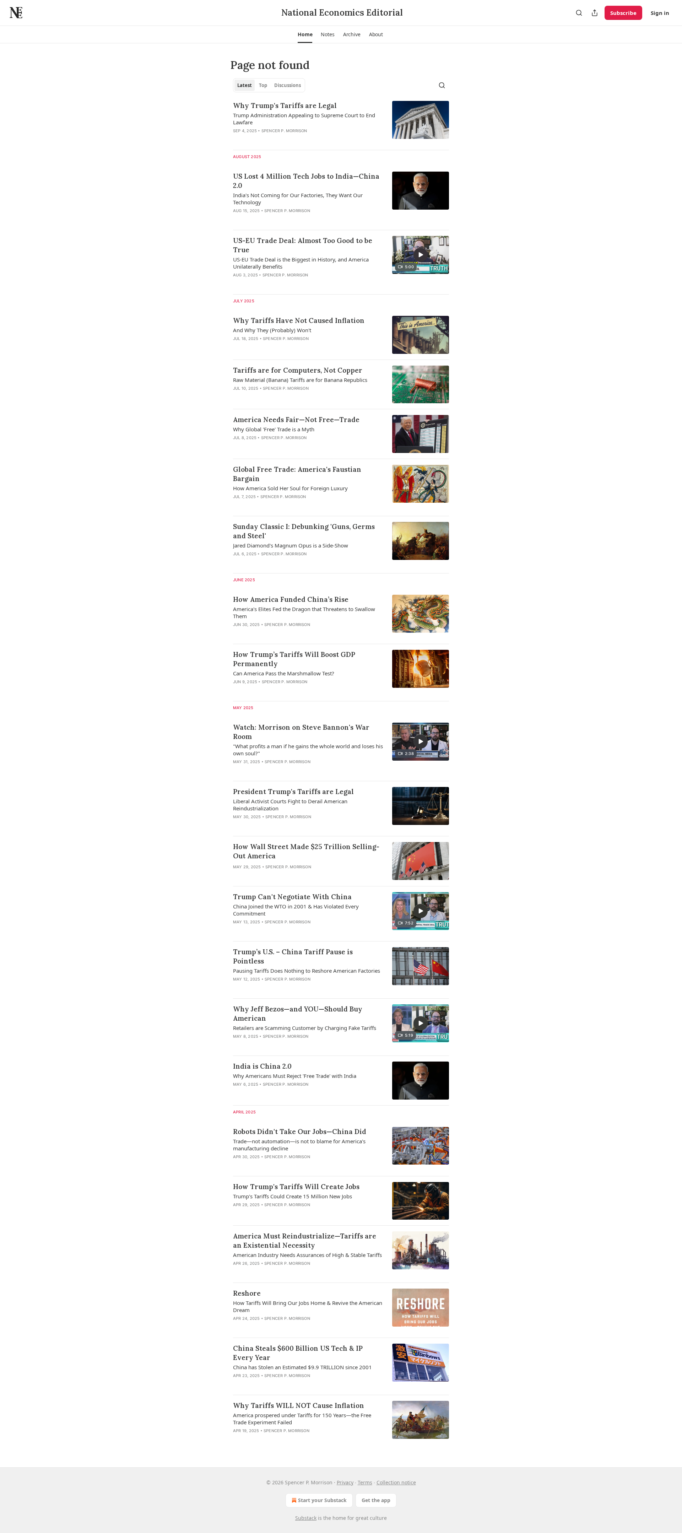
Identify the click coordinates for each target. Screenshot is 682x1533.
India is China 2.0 (262, 1066)
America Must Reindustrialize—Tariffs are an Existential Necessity (304, 1240)
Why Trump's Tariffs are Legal (285, 105)
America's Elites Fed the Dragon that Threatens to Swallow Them (304, 612)
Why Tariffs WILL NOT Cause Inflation (298, 1405)
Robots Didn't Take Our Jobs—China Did (299, 1131)
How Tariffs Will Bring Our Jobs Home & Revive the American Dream (307, 1306)
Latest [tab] (244, 85)
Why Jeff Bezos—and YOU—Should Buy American (297, 1013)
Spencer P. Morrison (284, 130)
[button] (304, 34)
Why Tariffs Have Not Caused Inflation (298, 320)
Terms (365, 1482)
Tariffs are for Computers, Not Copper (297, 370)
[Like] (237, 284)
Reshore (247, 1293)
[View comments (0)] (286, 140)
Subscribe (623, 12)
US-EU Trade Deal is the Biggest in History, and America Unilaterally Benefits (301, 263)
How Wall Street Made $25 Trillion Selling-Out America (306, 851)
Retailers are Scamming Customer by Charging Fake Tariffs (304, 1027)
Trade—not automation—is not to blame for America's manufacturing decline (299, 1145)
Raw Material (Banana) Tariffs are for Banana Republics (300, 379)
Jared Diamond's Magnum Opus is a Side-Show (290, 545)
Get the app (376, 1500)
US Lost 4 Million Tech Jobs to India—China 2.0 (306, 181)
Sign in (660, 12)
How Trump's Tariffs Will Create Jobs (296, 1186)
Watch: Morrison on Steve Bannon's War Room (301, 732)
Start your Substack (322, 1500)
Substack (305, 1518)
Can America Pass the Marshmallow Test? (283, 673)
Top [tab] (263, 85)
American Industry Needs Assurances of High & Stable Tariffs (307, 1254)
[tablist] (269, 85)
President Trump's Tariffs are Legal (293, 791)
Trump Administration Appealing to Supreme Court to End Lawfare (304, 119)
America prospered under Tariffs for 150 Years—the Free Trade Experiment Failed (302, 1418)
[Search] (579, 13)
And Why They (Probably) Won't (272, 330)
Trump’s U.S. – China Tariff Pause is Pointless (293, 956)
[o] (420, 255)
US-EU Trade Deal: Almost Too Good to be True (302, 245)
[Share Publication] (595, 13)
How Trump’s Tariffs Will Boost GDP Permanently (294, 659)
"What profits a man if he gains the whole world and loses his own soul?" (308, 750)
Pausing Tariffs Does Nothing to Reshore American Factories (306, 970)
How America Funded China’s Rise (290, 599)
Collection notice (396, 1482)
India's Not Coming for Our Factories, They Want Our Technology (298, 198)
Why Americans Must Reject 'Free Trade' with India (294, 1075)
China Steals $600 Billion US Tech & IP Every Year (298, 1353)
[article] (341, 122)
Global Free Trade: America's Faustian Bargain (297, 474)
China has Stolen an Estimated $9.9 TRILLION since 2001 (302, 1367)
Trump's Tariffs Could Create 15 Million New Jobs (292, 1196)
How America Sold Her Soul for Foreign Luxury (290, 488)
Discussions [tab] (287, 85)
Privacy (345, 1482)
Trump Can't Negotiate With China (292, 896)
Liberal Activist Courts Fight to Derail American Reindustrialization (290, 805)
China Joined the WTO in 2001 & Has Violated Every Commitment (296, 910)
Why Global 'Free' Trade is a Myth (273, 429)
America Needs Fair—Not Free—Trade (296, 419)
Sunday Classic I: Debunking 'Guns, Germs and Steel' (304, 531)
